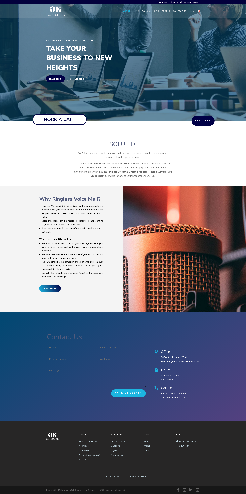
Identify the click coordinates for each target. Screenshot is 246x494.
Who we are (84, 446)
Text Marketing (118, 441)
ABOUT (126, 11)
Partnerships (117, 455)
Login (191, 11)
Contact (148, 450)
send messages (128, 393)
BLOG (156, 11)
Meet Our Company (88, 441)
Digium (114, 450)
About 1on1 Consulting (187, 441)
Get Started (77, 79)
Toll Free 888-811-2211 (188, 2)
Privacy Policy (112, 477)
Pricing (172, 2)
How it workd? (182, 446)
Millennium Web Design (70, 490)
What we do (84, 450)
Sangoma (115, 446)
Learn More (55, 79)
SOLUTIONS (142, 11)
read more (50, 288)
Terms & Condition (137, 477)
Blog (146, 441)
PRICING (166, 11)
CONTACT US (179, 11)
